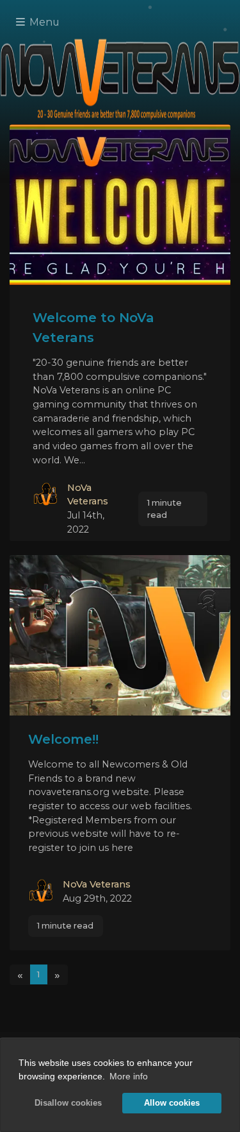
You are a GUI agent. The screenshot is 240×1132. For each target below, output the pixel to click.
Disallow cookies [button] (68, 1103)
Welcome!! (63, 739)
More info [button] (128, 1076)
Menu (43, 22)
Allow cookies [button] (172, 1103)
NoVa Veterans (97, 884)
